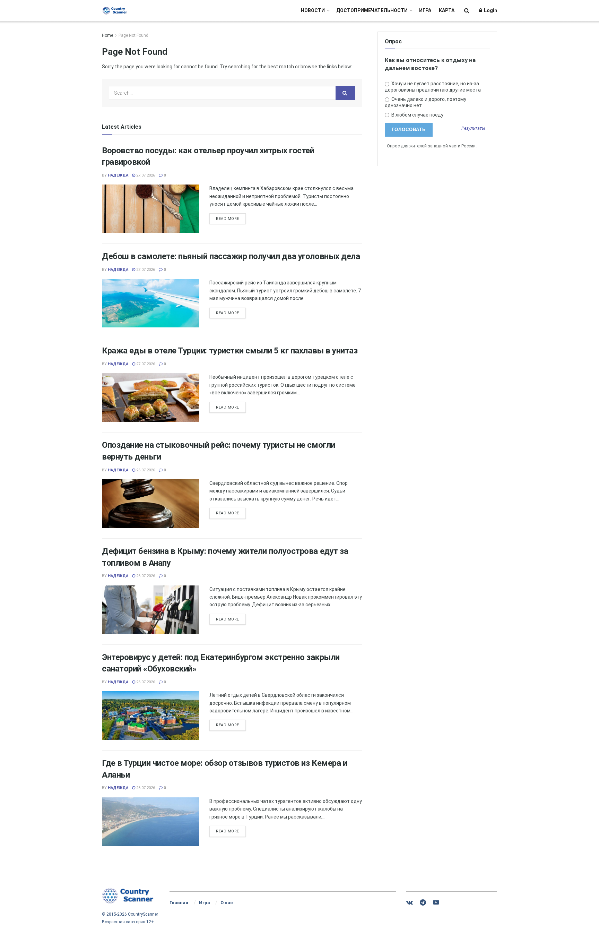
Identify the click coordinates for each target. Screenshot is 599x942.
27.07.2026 (145, 175)
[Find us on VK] (409, 903)
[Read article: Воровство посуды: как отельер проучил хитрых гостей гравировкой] (150, 209)
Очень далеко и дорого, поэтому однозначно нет (425, 102)
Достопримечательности (372, 10)
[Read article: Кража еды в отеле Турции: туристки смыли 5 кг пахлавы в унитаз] (150, 397)
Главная (179, 902)
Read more (231, 218)
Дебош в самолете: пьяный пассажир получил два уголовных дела (231, 256)
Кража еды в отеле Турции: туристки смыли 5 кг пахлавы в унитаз (229, 351)
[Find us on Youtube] (436, 903)
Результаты (473, 128)
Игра (425, 10)
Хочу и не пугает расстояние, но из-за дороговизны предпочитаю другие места (433, 87)
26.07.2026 (145, 470)
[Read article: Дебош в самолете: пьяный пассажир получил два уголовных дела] (150, 303)
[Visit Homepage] (115, 10)
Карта (446, 10)
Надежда (118, 175)
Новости (313, 10)
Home (107, 35)
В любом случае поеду (416, 115)
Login (490, 10)
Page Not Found (133, 35)
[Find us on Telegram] (423, 903)
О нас (226, 902)
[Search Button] (466, 10)
